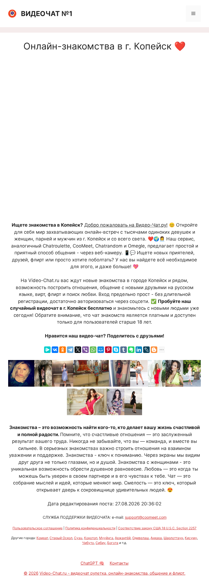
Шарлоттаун (173, 538)
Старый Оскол (61, 538)
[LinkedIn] (139, 349)
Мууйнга (106, 538)
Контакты (119, 563)
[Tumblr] (123, 349)
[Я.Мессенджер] (47, 349)
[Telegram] (70, 349)
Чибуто (88, 543)
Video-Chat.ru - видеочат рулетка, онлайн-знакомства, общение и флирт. (112, 573)
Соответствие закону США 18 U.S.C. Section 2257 (157, 528)
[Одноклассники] (62, 349)
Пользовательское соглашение (38, 528)
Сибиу (101, 543)
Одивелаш (140, 538)
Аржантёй (123, 538)
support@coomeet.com (146, 517)
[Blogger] (154, 349)
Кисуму (191, 538)
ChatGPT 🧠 (92, 563)
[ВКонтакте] (55, 349)
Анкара (156, 538)
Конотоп (90, 538)
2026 (33, 573)
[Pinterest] (108, 349)
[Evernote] (131, 349)
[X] (78, 349)
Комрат (42, 538)
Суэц (78, 538)
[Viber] (85, 349)
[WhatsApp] (93, 349)
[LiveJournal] (146, 349)
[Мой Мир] (100, 349)
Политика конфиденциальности (90, 528)
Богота (112, 543)
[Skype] (116, 349)
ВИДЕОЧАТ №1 (46, 14)
